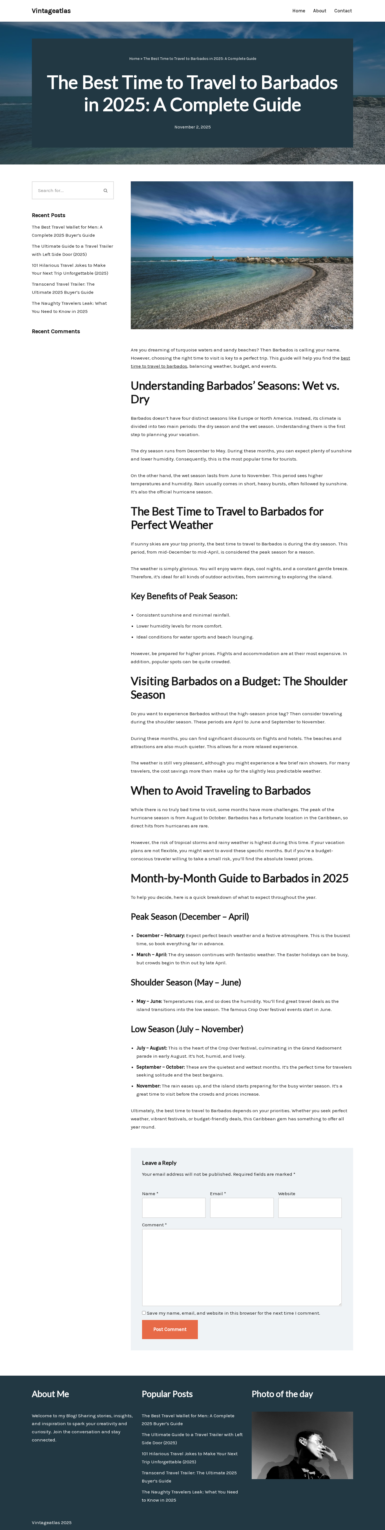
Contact (343, 10)
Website (286, 1193)
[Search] (106, 190)
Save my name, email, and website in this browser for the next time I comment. (233, 1313)
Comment (154, 1224)
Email (218, 1193)
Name (150, 1193)
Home (298, 10)
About (319, 10)
